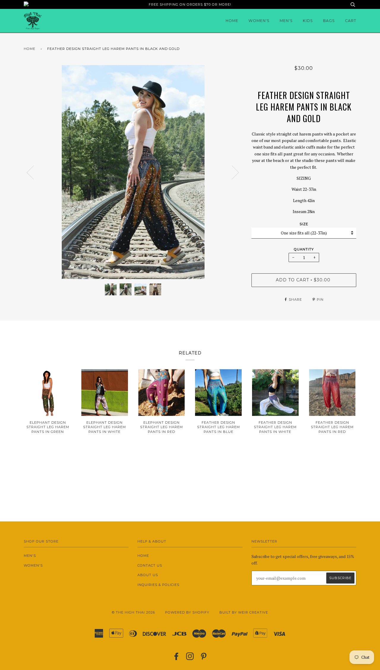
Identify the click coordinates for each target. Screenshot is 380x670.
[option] (133, 172)
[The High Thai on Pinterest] (204, 658)
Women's (259, 20)
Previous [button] (34, 172)
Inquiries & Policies (158, 585)
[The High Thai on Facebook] (176, 658)
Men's (286, 20)
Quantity (304, 249)
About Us (147, 575)
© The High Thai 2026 (133, 612)
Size (304, 224)
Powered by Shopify (187, 612)
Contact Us (149, 565)
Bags (329, 20)
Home (232, 20)
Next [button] (232, 172)
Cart (350, 20)
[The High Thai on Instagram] (190, 658)
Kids (308, 20)
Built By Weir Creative (243, 612)
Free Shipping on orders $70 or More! (190, 4)
